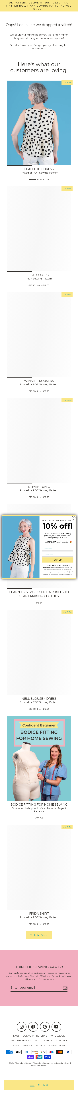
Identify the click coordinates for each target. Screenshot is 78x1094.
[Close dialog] (73, 517)
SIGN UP (58, 560)
